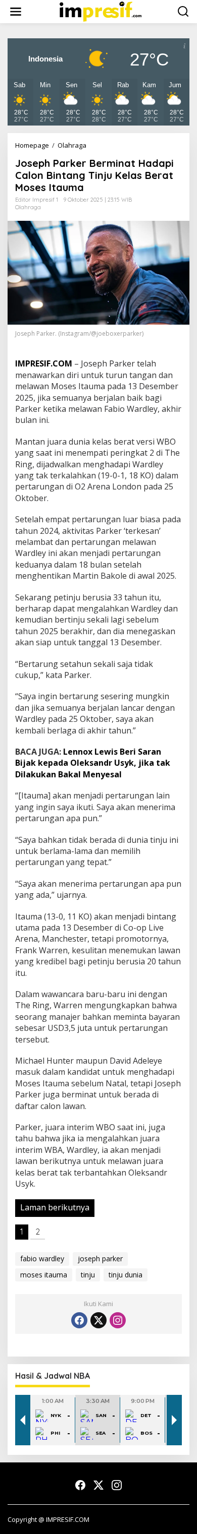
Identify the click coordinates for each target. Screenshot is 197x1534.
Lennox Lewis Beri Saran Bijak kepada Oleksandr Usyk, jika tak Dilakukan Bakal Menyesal (92, 763)
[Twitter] (98, 1320)
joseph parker (100, 1258)
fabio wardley (42, 1258)
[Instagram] (118, 1320)
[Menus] (16, 11)
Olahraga (28, 207)
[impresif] (100, 11)
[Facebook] (79, 1320)
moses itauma (43, 1274)
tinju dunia (125, 1274)
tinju (88, 1274)
